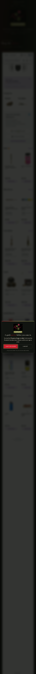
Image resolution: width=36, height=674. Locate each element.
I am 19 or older (11, 346)
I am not (25, 346)
